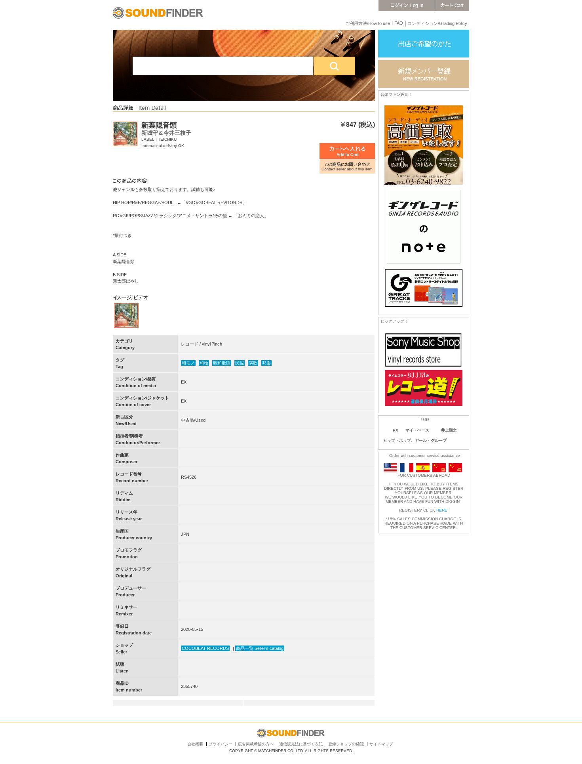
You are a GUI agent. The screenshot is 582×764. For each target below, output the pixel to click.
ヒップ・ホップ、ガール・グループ (415, 440)
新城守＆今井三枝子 (166, 133)
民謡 (239, 363)
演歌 (253, 363)
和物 (204, 363)
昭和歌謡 (221, 363)
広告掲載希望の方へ (256, 744)
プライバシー (220, 744)
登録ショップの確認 (346, 744)
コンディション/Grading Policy (437, 23)
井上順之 (449, 430)
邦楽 (266, 363)
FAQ (398, 23)
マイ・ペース (417, 430)
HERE (441, 510)
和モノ (188, 363)
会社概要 (195, 744)
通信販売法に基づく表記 (301, 744)
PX (395, 430)
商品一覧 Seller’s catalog (259, 648)
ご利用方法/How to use (367, 23)
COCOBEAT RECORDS (205, 648)
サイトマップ (381, 744)
